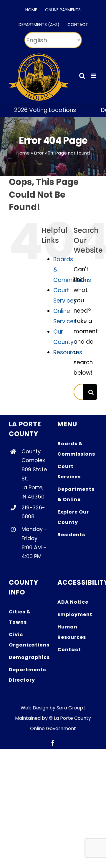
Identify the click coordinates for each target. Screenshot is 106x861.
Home (23, 153)
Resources (67, 352)
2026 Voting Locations (40, 110)
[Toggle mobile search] (82, 76)
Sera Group (70, 707)
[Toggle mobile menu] (94, 76)
